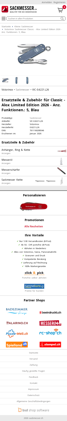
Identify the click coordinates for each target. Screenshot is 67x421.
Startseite (33, 352)
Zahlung (33, 364)
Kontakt (33, 383)
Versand (33, 358)
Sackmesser (22, 89)
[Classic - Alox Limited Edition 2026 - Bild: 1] (33, 55)
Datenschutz (34, 395)
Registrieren (59, 2)
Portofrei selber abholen (34, 277)
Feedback (33, 377)
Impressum (33, 389)
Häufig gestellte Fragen (33, 371)
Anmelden (47, 2)
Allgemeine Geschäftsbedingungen (33, 401)
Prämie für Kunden (34, 290)
